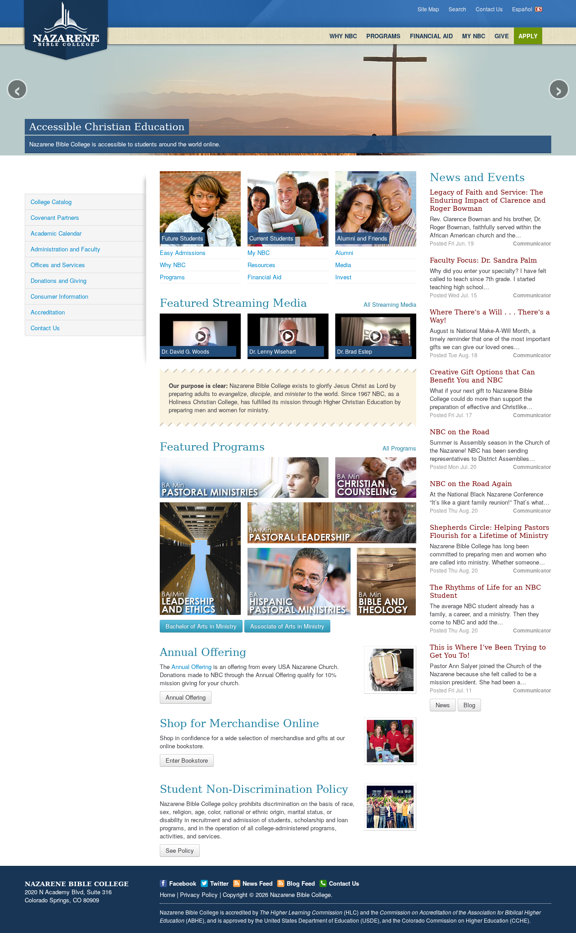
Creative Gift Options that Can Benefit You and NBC (482, 376)
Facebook (182, 883)
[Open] (390, 669)
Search (457, 9)
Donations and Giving (58, 280)
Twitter (219, 883)
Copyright (235, 894)
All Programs (399, 448)
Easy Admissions (183, 252)
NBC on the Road (460, 432)
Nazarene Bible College (300, 894)
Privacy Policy (199, 894)
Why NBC (343, 36)
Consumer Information (59, 296)
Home (167, 894)
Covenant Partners (55, 217)
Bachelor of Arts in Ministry (201, 626)
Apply (528, 36)
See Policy (180, 850)
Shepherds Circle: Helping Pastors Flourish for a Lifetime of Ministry (489, 531)
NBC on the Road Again (471, 484)
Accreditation (48, 312)
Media (343, 264)
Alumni (344, 252)
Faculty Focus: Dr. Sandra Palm (483, 260)
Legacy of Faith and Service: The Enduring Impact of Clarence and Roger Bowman (488, 200)
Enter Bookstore (187, 760)
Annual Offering (191, 666)
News (443, 705)
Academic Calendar (56, 233)
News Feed (258, 883)
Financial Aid (431, 36)
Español (522, 9)
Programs (383, 36)
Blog (469, 705)
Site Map (428, 9)
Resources (261, 264)
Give (502, 36)
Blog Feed (301, 883)
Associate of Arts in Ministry (287, 626)
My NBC (473, 36)
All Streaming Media (390, 304)
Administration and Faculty (65, 249)
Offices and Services (58, 264)
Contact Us (489, 9)
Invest (343, 277)
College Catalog (51, 201)
